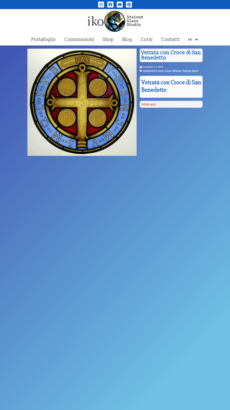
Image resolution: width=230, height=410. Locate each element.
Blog (127, 39)
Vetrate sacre (148, 104)
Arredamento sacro (153, 70)
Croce (168, 70)
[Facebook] (110, 5)
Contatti (170, 39)
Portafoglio (43, 39)
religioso (176, 70)
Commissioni (79, 39)
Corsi (147, 39)
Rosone (187, 70)
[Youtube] (120, 5)
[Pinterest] (129, 5)
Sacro (195, 70)
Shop (108, 39)
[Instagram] (101, 5)
